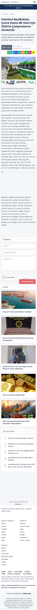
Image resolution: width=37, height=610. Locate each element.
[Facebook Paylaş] (16, 52)
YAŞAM (3, 562)
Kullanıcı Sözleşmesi (14, 574)
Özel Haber (5, 554)
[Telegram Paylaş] (19, 52)
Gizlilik (3, 574)
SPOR (3, 540)
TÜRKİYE (3, 535)
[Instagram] (28, 515)
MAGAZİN (4, 545)
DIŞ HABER (4, 559)
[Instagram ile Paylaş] (30, 52)
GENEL (22, 529)
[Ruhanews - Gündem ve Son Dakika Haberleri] (10, 2)
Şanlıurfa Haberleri (7, 521)
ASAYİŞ (22, 532)
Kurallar (27, 571)
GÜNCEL (3, 565)
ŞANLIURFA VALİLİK (7, 556)
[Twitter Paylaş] (12, 52)
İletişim (3, 571)
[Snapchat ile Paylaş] (33, 52)
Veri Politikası (27, 574)
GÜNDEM (4, 529)
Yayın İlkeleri (18, 571)
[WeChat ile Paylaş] (26, 52)
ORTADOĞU (23, 537)
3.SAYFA (3, 551)
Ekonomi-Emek (24, 526)
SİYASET (12, 14)
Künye (10, 571)
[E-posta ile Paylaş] (23, 52)
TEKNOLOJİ (23, 521)
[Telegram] (33, 515)
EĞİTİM (3, 548)
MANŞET (22, 535)
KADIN (3, 532)
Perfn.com (27, 594)
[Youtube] (31, 515)
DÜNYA (3, 524)
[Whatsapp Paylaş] (9, 52)
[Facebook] (25, 515)
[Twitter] (23, 515)
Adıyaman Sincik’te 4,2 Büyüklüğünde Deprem (18, 7)
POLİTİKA (22, 524)
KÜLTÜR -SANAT (25, 540)
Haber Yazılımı (6, 511)
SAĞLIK (3, 537)
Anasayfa (5, 14)
